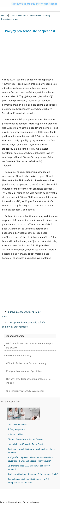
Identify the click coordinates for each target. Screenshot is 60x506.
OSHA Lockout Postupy (18, 355)
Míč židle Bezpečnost (17, 424)
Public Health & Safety (40, 15)
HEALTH (4, 15)
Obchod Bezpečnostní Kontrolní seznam (26, 439)
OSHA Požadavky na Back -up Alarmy (26, 363)
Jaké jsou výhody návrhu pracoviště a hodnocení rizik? (33, 474)
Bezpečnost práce (9, 19)
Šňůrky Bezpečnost (17, 429)
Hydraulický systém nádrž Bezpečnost (25, 444)
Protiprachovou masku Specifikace (24, 371)
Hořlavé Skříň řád (15, 434)
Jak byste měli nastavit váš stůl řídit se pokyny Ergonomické (24, 324)
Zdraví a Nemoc (18, 15)
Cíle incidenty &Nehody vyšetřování (25, 391)
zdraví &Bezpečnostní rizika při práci (21, 313)
